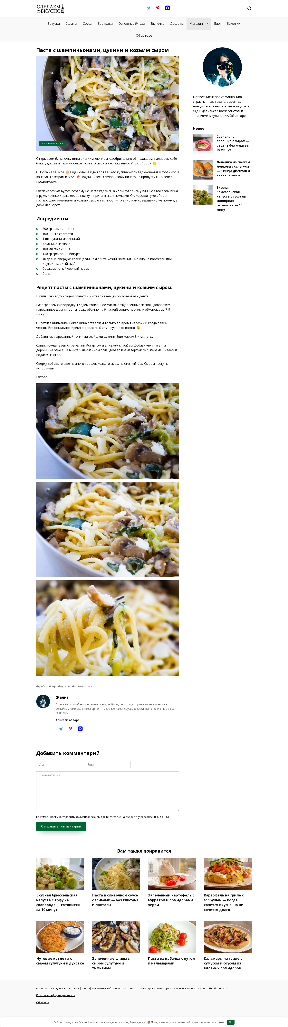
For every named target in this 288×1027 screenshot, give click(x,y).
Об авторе (144, 35)
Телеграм (56, 177)
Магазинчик (198, 23)
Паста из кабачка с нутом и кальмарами (171, 960)
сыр (53, 686)
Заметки (233, 23)
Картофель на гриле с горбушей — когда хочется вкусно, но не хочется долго (224, 902)
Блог (217, 23)
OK (231, 1022)
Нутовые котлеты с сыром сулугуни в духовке (60, 960)
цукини (65, 686)
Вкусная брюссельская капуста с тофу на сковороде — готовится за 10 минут (231, 198)
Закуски (54, 23)
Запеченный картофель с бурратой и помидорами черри (171, 900)
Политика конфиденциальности (55, 995)
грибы (42, 686)
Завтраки (105, 23)
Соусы (87, 23)
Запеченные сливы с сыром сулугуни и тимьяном (111, 963)
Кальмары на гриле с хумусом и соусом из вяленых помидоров (223, 963)
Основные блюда (132, 23)
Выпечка (157, 23)
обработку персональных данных (147, 817)
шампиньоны (83, 686)
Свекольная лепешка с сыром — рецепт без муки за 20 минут (232, 143)
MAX (71, 177)
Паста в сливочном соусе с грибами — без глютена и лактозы (115, 900)
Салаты (71, 23)
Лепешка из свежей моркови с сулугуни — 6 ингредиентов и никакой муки (233, 168)
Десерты (177, 23)
